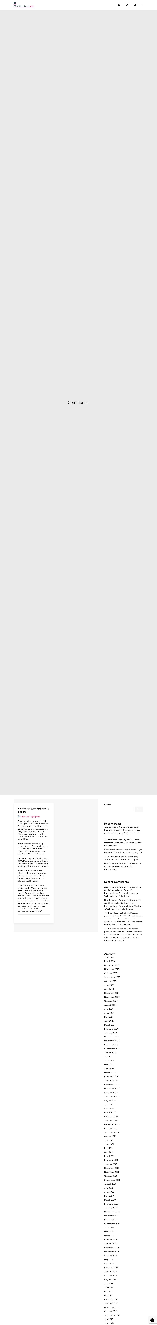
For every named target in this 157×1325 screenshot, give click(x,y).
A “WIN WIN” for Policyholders (118, 909)
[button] (142, 5)
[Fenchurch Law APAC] (23, 5)
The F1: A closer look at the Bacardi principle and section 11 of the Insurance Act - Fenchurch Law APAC (123, 916)
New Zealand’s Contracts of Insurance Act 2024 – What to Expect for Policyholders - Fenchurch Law (122, 890)
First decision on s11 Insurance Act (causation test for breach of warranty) (123, 922)
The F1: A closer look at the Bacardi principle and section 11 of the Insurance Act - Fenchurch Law (123, 932)
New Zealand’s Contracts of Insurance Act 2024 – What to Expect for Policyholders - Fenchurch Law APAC (122, 903)
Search (107, 805)
